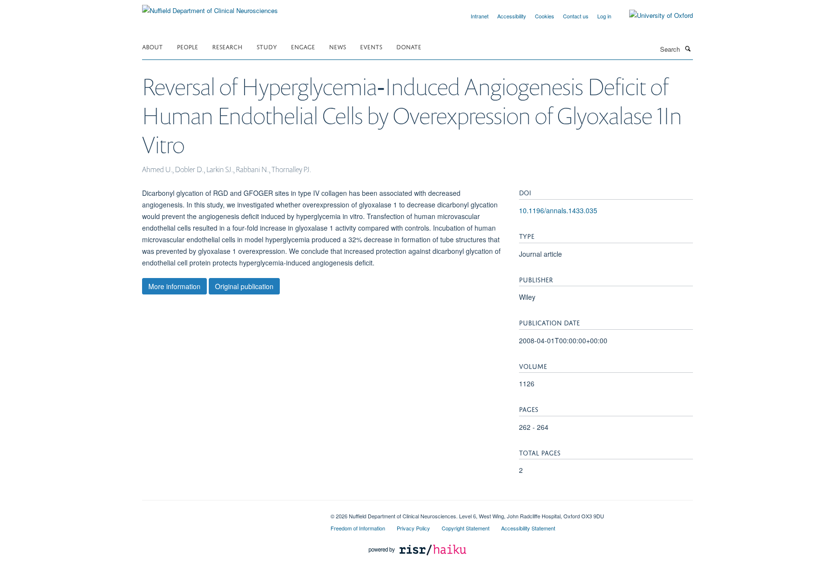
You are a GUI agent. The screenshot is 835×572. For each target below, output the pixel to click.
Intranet (480, 16)
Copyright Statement (465, 528)
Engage (303, 46)
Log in (604, 16)
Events (371, 46)
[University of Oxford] (654, 15)
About (152, 46)
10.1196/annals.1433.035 (558, 210)
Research (227, 46)
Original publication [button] (244, 286)
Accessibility (511, 16)
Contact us (576, 16)
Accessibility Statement (528, 528)
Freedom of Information (358, 528)
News (337, 46)
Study (267, 46)
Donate (408, 46)
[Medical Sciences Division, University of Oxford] (229, 512)
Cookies (544, 16)
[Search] (687, 48)
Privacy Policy (413, 528)
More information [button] (174, 286)
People (187, 46)
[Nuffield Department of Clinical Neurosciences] (210, 7)
